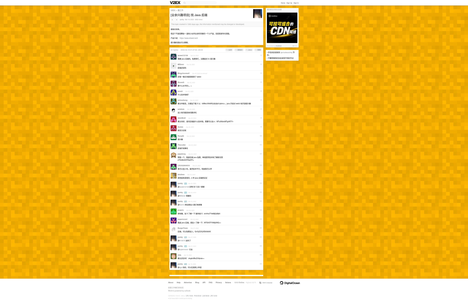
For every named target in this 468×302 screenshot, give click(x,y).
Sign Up (289, 3)
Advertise (188, 282)
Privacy (219, 282)
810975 (181, 210)
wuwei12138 (183, 55)
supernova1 (183, 219)
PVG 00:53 (197, 296)
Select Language (266, 282)
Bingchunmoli (183, 73)
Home (283, 3)
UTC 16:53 (189, 296)
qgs (180, 267)
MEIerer (181, 64)
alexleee (181, 174)
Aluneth (181, 82)
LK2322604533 (184, 165)
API (204, 282)
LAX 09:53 (205, 296)
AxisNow (279, 46)
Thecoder (182, 145)
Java (250, 50)
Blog (197, 282)
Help (178, 282)
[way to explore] (175, 3)
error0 (180, 91)
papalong (182, 154)
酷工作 (180, 10)
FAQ (210, 282)
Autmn (180, 127)
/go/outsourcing (286, 52)
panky (182, 19)
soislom (181, 109)
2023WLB (181, 118)
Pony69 (181, 136)
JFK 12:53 (213, 296)
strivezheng (182, 100)
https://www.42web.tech (189, 38)
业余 (230, 50)
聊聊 (259, 50)
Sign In (296, 3)
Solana (228, 282)
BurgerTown (183, 228)
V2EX (173, 10)
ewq (179, 255)
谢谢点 (240, 50)
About (170, 282)
